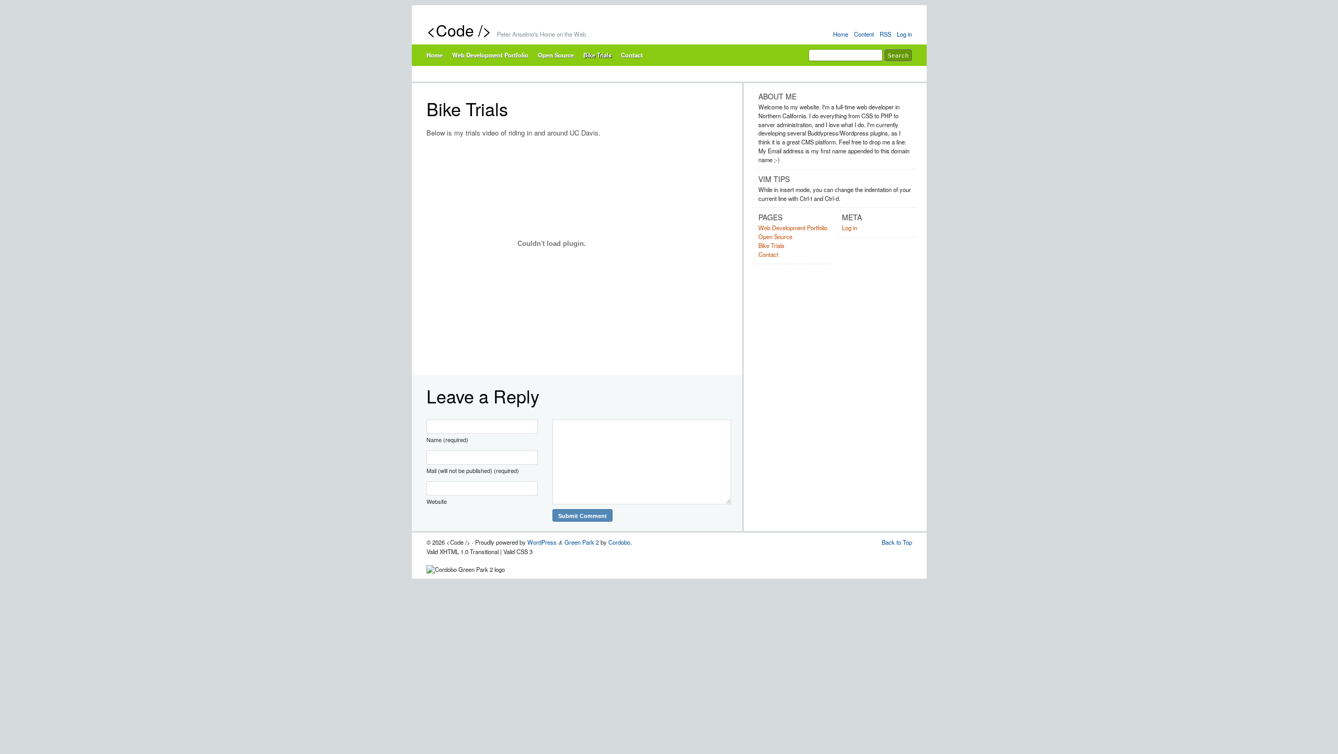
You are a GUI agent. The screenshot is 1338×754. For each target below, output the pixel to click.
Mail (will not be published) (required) (472, 470)
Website (436, 501)
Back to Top (897, 542)
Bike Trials (597, 55)
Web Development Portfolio (490, 55)
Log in (904, 34)
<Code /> (459, 30)
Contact (632, 55)
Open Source (556, 55)
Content (864, 34)
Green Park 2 (581, 542)
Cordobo (619, 542)
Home (840, 34)
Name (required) (447, 439)
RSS (885, 34)
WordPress (542, 542)
